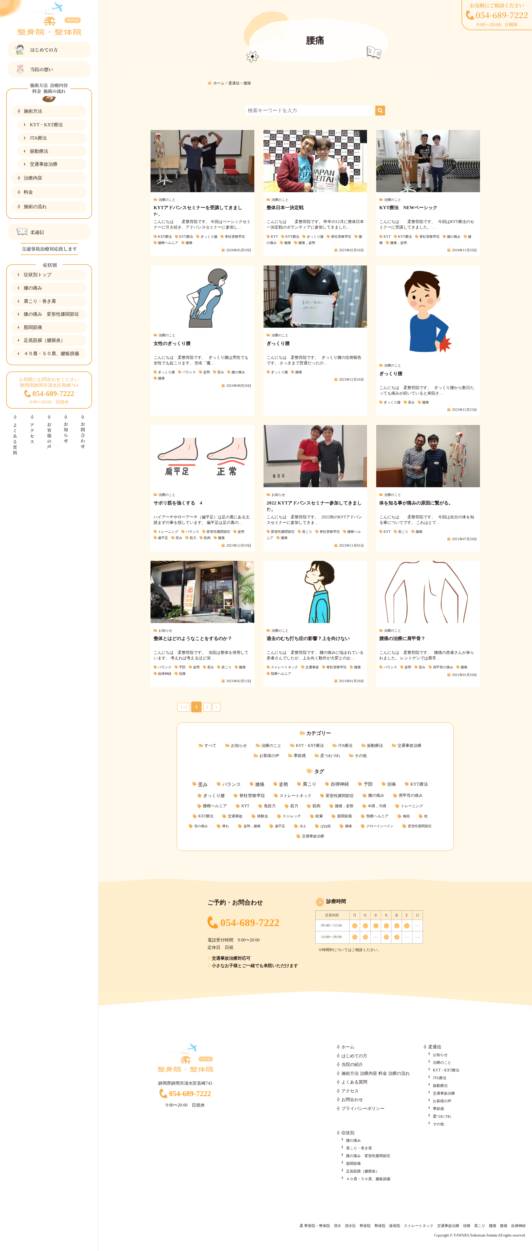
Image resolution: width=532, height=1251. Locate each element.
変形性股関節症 (420, 826)
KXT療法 (205, 816)
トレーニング (412, 806)
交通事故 (235, 816)
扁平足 (280, 826)
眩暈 (319, 816)
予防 (368, 784)
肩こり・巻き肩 (40, 301)
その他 (361, 755)
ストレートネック (296, 795)
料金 (28, 192)
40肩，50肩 (377, 806)
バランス (231, 784)
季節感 (300, 755)
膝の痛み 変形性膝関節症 (51, 314)
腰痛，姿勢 (344, 806)
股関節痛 (33, 327)
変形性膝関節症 (340, 795)
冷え (303, 826)
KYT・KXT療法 (46, 124)
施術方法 (33, 111)
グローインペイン (379, 826)
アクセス (350, 1091)
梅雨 (406, 816)
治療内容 (33, 177)
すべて (210, 745)
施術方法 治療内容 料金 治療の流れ (375, 1073)
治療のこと (271, 745)
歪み (203, 784)
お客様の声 (269, 755)
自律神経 (340, 784)
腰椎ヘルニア (215, 806)
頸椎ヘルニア (377, 816)
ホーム (347, 1047)
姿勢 (283, 784)
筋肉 (316, 806)
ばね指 (325, 826)
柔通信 (434, 1047)
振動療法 (39, 151)
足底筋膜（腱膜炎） (44, 340)
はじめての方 (354, 1056)
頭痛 (391, 784)
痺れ (225, 826)
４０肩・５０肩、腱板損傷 (51, 353)
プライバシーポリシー (363, 1108)
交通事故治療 (44, 164)
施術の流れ (35, 206)
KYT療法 (419, 784)
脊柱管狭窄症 (252, 795)
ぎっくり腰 (214, 795)
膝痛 (348, 826)
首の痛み (201, 826)
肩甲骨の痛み (411, 795)
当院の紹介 (352, 1064)
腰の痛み (33, 287)
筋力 (294, 806)
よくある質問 (354, 1082)
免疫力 (270, 806)
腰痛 (259, 784)
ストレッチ (292, 816)
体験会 (262, 816)
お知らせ (239, 745)
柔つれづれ (330, 755)
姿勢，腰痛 (252, 826)
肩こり (309, 784)
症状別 (347, 1133)
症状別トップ (37, 274)
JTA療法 (38, 137)
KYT (245, 806)
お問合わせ (352, 1099)
